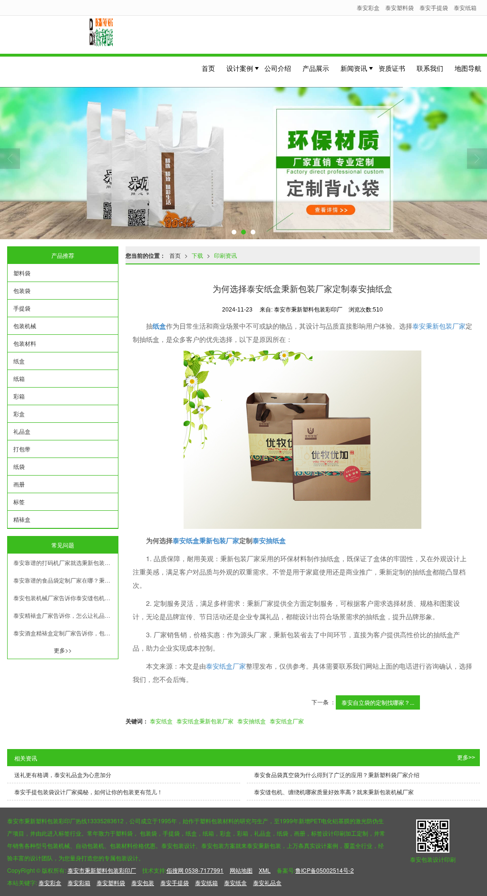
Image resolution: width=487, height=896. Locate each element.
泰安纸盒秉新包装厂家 (205, 721)
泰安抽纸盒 (251, 721)
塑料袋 (21, 273)
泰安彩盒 (368, 7)
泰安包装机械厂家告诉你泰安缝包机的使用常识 (65, 598)
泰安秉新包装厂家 (439, 326)
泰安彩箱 (79, 882)
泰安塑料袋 (399, 7)
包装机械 (24, 325)
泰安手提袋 (433, 7)
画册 (19, 484)
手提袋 (21, 308)
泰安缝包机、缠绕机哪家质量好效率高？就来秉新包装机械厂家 (334, 792)
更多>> (63, 650)
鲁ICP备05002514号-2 (324, 870)
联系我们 (430, 68)
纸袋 (19, 466)
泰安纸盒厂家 (226, 666)
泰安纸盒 (161, 721)
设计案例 (239, 68)
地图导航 (468, 68)
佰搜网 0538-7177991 (195, 870)
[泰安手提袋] (243, 163)
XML (265, 870)
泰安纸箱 (465, 7)
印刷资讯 (225, 255)
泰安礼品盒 (267, 882)
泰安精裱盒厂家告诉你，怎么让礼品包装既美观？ (65, 615)
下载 (197, 255)
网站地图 (241, 870)
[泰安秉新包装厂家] (303, 440)
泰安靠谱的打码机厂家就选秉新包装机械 (64, 562)
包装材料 (24, 343)
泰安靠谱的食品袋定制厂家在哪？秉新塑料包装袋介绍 (65, 580)
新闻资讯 (354, 68)
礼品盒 (21, 431)
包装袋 (21, 290)
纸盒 (19, 361)
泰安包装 (142, 882)
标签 (19, 501)
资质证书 (392, 68)
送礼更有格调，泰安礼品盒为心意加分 (62, 774)
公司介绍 (277, 68)
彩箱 (19, 396)
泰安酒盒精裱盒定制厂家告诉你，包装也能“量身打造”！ (65, 633)
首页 (208, 68)
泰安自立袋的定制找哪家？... (377, 702)
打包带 (21, 449)
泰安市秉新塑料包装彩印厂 (102, 870)
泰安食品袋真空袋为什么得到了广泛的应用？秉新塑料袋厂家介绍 (336, 774)
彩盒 (19, 413)
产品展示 (315, 68)
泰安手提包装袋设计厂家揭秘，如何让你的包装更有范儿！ (88, 792)
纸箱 (19, 378)
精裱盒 (21, 519)
